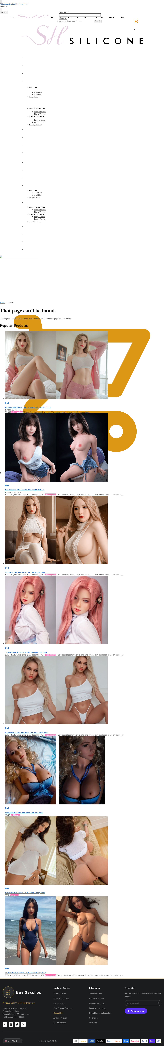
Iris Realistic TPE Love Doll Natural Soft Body (24, 490)
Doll (7, 403)
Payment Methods (96, 1003)
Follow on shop (137, 1011)
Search (63, 18)
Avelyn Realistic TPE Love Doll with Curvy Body (25, 973)
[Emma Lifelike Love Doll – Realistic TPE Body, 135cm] (84, 365)
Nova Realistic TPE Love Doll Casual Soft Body (25, 572)
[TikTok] (17, 1024)
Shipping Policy (59, 993)
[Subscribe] (158, 1003)
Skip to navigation (7, 4)
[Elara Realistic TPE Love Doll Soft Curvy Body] (84, 850)
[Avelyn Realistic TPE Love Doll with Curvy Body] (84, 930)
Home (2, 302)
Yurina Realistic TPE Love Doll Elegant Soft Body (26, 652)
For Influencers (59, 1022)
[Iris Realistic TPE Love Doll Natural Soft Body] (84, 447)
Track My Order (95, 993)
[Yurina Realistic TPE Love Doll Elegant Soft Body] (84, 610)
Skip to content (21, 4)
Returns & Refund (96, 998)
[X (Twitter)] (23, 1024)
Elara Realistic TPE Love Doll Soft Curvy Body (25, 893)
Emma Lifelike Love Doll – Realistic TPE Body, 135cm (28, 407)
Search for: (63, 12)
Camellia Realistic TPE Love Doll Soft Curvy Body (26, 732)
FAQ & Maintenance (97, 1008)
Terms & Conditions (61, 998)
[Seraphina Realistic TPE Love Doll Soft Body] (84, 770)
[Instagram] (11, 1024)
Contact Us (57, 1013)
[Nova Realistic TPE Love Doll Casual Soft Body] (84, 530)
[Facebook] (5, 1024)
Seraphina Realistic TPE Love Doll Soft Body (24, 813)
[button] (136, 22)
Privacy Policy (59, 1003)
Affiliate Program (60, 1017)
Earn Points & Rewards (62, 1008)
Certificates (93, 1017)
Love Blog (93, 1022)
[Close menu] (1, 1)
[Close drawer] (1, 9)
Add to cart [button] (15, 815)
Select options (17, 412)
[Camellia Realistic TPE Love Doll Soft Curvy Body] (84, 690)
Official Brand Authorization (100, 1013)
